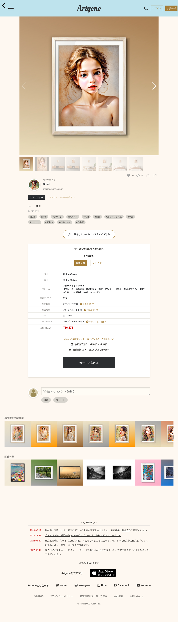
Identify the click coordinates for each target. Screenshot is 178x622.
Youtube (146, 585)
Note (104, 585)
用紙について (92, 309)
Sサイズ (80, 263)
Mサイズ (97, 263)
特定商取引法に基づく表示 (93, 596)
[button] (154, 86)
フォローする (36, 197)
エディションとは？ (97, 321)
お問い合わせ (137, 596)
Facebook (124, 585)
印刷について (88, 303)
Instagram (84, 585)
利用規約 (38, 596)
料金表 (125, 530)
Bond (46, 184)
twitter (63, 585)
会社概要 (118, 596)
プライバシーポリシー (61, 596)
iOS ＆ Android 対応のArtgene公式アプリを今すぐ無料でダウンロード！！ (83, 535)
